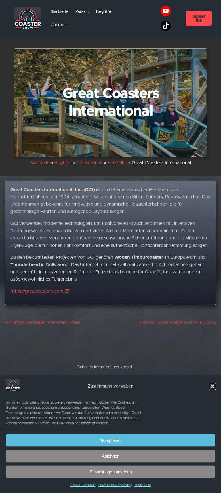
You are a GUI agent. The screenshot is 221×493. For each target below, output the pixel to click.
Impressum (142, 485)
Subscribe (199, 18)
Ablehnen (110, 456)
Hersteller (117, 162)
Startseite (60, 12)
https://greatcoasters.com (37, 291)
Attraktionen (89, 162)
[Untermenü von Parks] (88, 12)
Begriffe (62, 162)
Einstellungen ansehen (110, 471)
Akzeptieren (110, 440)
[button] (212, 386)
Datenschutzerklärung (115, 485)
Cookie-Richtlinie (83, 485)
